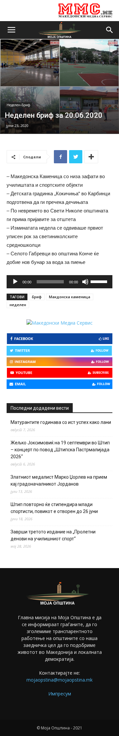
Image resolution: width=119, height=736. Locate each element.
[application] (59, 281)
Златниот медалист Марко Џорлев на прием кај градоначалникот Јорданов (59, 480)
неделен (18, 304)
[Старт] (15, 281)
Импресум (59, 693)
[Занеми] (85, 281)
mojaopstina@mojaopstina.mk (59, 680)
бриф (37, 296)
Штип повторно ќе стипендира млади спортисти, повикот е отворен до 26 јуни (54, 508)
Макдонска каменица (69, 296)
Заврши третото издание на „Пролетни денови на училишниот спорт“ (53, 535)
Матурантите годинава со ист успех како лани (61, 422)
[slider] (100, 281)
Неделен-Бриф (18, 105)
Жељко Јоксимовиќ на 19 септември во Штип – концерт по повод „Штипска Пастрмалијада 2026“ (60, 449)
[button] (109, 30)
